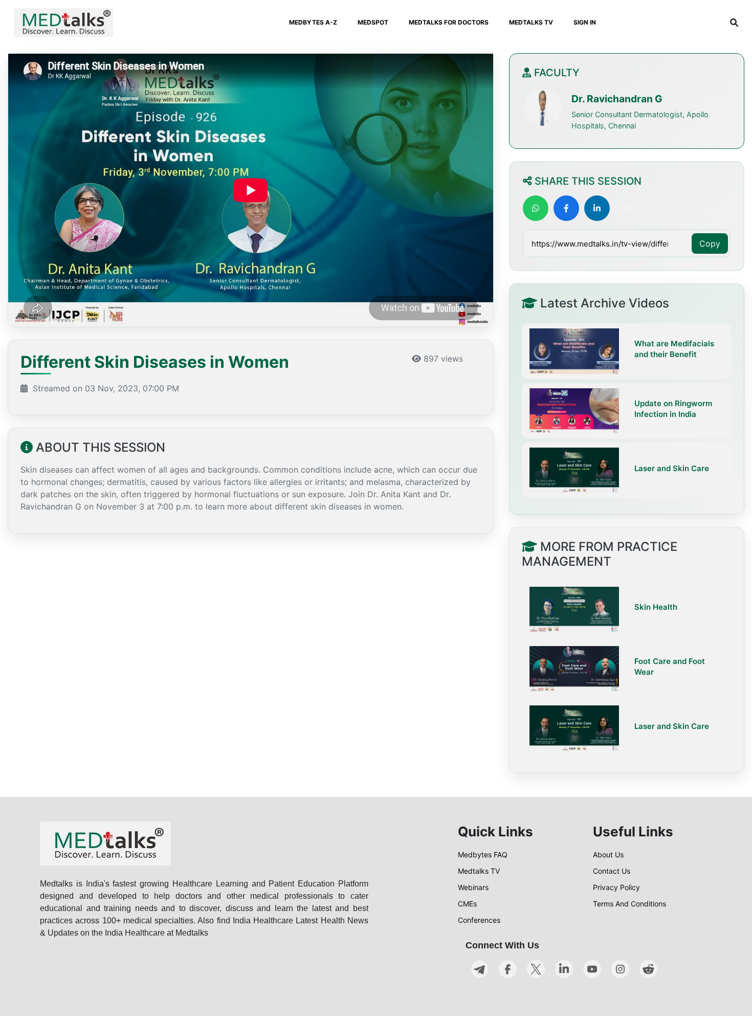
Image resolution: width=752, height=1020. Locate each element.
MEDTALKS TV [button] (531, 22)
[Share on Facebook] (566, 208)
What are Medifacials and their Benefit (674, 349)
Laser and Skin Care (671, 468)
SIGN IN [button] (584, 22)
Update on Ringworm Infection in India (673, 408)
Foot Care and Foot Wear (669, 666)
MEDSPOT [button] (373, 22)
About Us (608, 854)
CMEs (467, 903)
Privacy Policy (616, 887)
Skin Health (655, 607)
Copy (709, 243)
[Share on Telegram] (658, 208)
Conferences (479, 920)
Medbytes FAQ (482, 854)
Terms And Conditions (629, 903)
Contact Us (611, 871)
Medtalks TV (479, 871)
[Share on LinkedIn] (597, 208)
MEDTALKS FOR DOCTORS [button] (449, 22)
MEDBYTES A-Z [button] (313, 22)
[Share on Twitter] (627, 208)
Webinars (473, 887)
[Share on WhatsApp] (535, 208)
